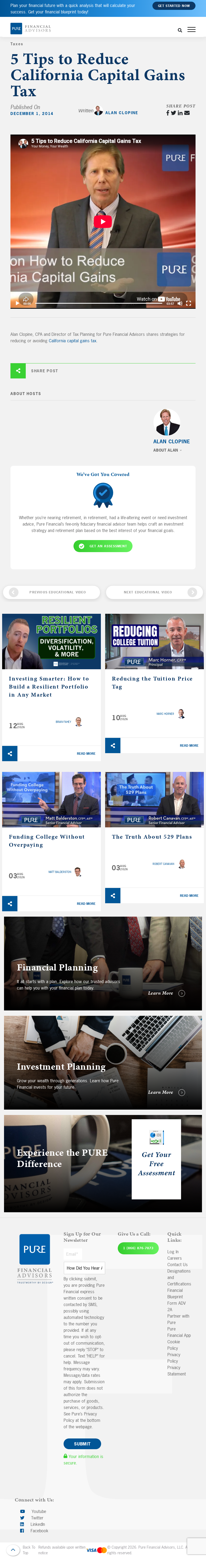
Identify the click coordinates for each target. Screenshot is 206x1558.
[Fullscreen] (188, 303)
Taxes (16, 43)
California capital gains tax (72, 341)
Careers (174, 1258)
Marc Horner (165, 714)
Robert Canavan (163, 864)
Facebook (38, 1531)
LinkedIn (37, 1524)
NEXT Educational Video (148, 592)
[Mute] (180, 303)
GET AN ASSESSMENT (108, 546)
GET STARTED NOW (174, 6)
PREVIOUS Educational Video (58, 592)
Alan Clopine (121, 112)
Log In (173, 1252)
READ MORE (86, 754)
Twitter (36, 1518)
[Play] (17, 303)
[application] (103, 222)
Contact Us (177, 1264)
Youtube (38, 1511)
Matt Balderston (60, 872)
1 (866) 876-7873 (138, 1248)
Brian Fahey (63, 722)
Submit (82, 1444)
